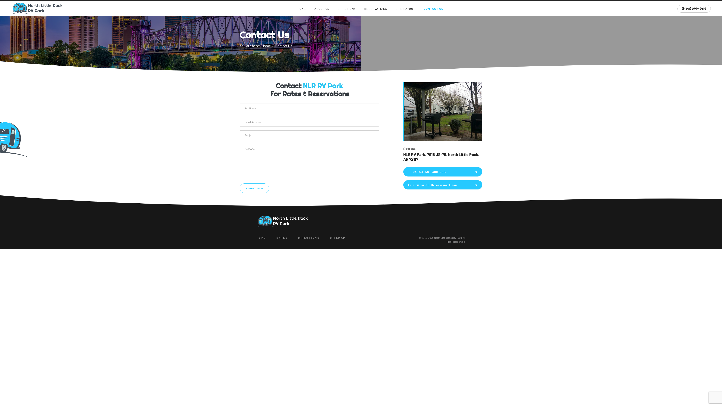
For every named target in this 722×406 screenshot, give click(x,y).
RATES (282, 237)
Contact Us (433, 8)
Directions (347, 8)
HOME (261, 237)
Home (301, 8)
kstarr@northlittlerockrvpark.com (433, 184)
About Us (321, 8)
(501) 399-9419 (695, 8)
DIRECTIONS (309, 237)
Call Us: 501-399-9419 (429, 171)
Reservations (375, 8)
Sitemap (337, 237)
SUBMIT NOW (254, 188)
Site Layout (405, 8)
